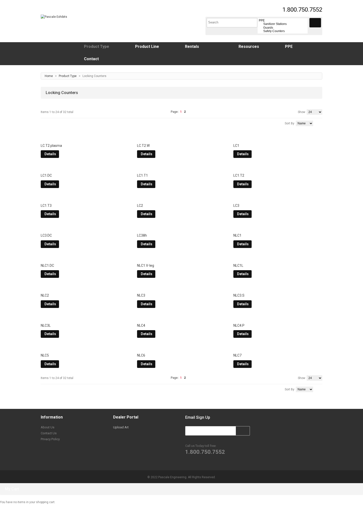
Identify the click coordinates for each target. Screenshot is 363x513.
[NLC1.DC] (85, 257)
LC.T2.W (143, 146)
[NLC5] (85, 347)
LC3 (236, 206)
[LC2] (181, 197)
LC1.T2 (238, 175)
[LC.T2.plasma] (85, 137)
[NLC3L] (85, 317)
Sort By (289, 123)
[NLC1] (277, 227)
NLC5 (45, 355)
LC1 (236, 146)
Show (301, 112)
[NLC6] (181, 347)
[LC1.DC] (85, 167)
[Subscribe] (245, 430)
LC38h (142, 235)
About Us (47, 427)
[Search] (315, 22)
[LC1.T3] (85, 197)
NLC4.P (238, 325)
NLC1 (237, 235)
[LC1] (277, 137)
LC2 (140, 206)
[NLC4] (181, 317)
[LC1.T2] (277, 167)
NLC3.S (238, 295)
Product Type (68, 76)
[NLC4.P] (277, 317)
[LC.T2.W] (181, 137)
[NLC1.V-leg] (181, 257)
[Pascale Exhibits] (54, 17)
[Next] (190, 112)
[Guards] (282, 27)
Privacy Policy (50, 439)
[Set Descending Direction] (321, 122)
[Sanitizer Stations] (282, 24)
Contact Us (49, 433)
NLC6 (141, 355)
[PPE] (282, 20)
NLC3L (46, 325)
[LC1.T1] (181, 167)
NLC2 (45, 295)
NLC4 (141, 325)
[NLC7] (277, 347)
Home (49, 76)
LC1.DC (46, 175)
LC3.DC (46, 235)
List (49, 123)
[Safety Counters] (282, 31)
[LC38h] (181, 227)
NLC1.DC (47, 265)
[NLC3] (181, 287)
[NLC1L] (277, 257)
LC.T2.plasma (51, 146)
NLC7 (237, 355)
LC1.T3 (46, 206)
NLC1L (238, 265)
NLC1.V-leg (145, 265)
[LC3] (277, 197)
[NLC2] (85, 287)
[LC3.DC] (85, 227)
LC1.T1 (142, 175)
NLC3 (141, 295)
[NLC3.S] (277, 287)
